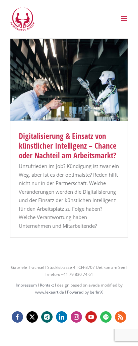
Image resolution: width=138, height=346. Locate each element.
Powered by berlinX (85, 292)
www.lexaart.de (49, 292)
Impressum (26, 285)
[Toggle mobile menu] (124, 18)
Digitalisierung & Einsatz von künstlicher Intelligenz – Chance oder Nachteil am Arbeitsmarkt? (68, 146)
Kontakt (47, 285)
